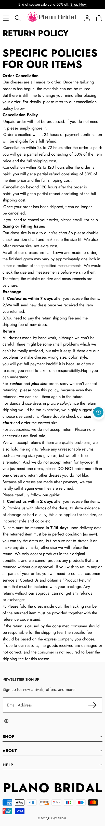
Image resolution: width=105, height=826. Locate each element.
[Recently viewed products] (98, 412)
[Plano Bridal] (52, 18)
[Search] (17, 18)
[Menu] (5, 18)
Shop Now (78, 4)
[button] (99, 18)
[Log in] (87, 18)
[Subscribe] (92, 705)
